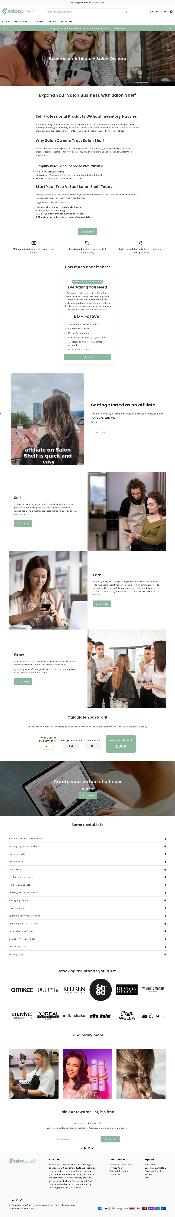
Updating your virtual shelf (24, 923)
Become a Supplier (154, 1171)
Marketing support (19, 885)
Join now (87, 357)
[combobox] (87, 11)
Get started (87, 231)
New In (6, 22)
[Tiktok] (93, 1149)
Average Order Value (71, 740)
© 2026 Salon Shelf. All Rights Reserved (28, 1205)
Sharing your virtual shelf (23, 892)
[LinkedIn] (85, 1149)
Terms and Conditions (121, 1164)
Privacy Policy (116, 1168)
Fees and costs (17, 854)
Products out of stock (21, 877)
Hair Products (22, 22)
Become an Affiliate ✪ (155, 1168)
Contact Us (115, 1174)
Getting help (16, 954)
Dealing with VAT (18, 946)
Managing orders (18, 900)
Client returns (17, 869)
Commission (93, 740)
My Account (150, 1164)
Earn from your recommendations (136, 28)
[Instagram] (89, 1149)
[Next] (170, 28)
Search (148, 1174)
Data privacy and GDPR (22, 931)
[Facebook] (81, 1149)
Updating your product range (25, 915)
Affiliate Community (60, 22)
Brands (40, 22)
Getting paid (16, 861)
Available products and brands (26, 838)
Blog (147, 1177)
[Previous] (5, 28)
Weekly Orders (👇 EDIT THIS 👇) (48, 739)
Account (154, 12)
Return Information (119, 1171)
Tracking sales (17, 908)
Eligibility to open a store (23, 939)
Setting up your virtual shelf (25, 846)
